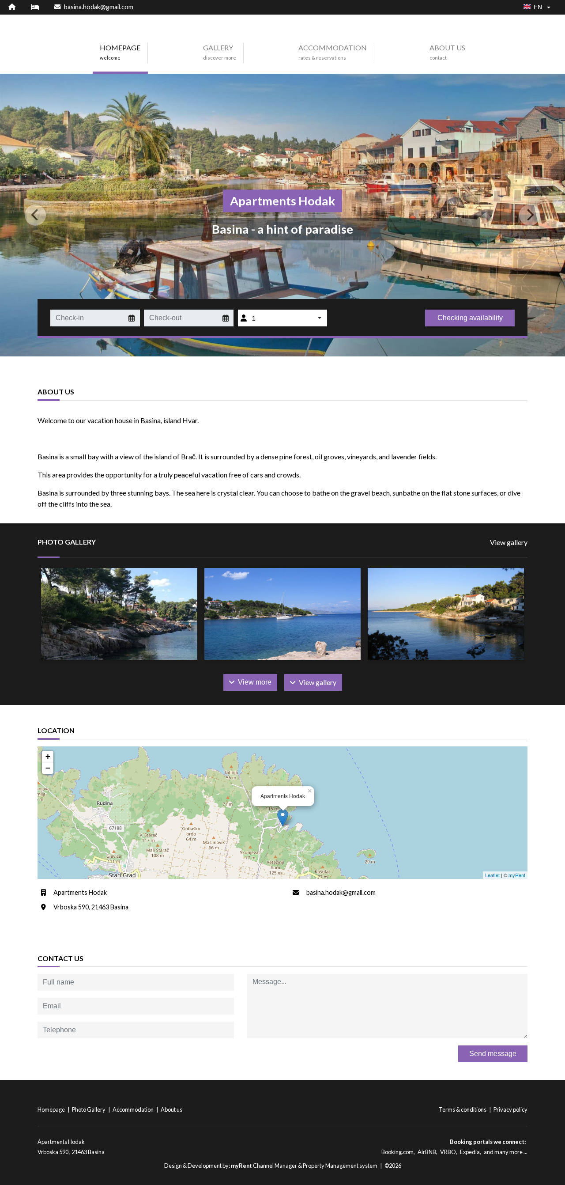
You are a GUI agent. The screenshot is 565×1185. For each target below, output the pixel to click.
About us (171, 1109)
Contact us (60, 958)
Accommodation (133, 1109)
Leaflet (492, 874)
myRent (516, 874)
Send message (492, 1053)
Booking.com (397, 1151)
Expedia (470, 1151)
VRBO (448, 1151)
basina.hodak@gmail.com (341, 892)
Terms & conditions (463, 1109)
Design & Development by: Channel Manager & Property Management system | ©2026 (282, 1165)
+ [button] (47, 756)
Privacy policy (510, 1109)
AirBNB (427, 1151)
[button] (42, 215)
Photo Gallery (89, 1109)
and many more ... (505, 1151)
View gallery (508, 542)
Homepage (52, 1109)
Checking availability (470, 318)
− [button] (47, 767)
